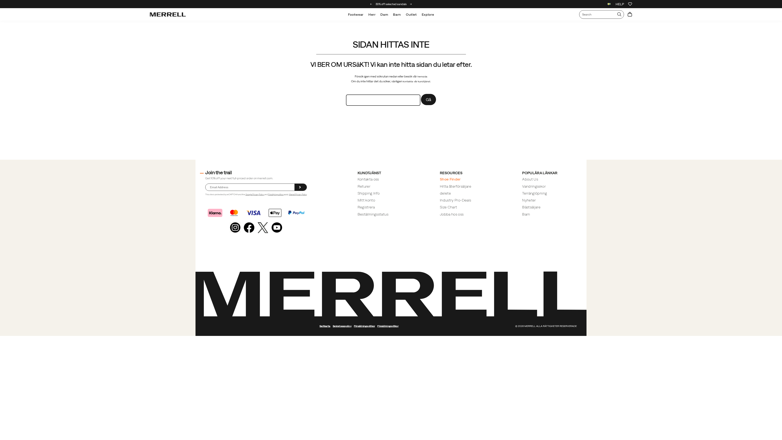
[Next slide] (411, 4)
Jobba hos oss (452, 214)
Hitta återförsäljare (455, 186)
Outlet (411, 14)
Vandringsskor (534, 186)
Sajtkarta (325, 326)
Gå (428, 99)
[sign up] (300, 187)
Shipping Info (369, 193)
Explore (428, 14)
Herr (372, 14)
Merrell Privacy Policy (298, 194)
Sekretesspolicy (342, 326)
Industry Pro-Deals (455, 200)
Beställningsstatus (373, 214)
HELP (620, 4)
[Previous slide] (371, 4)
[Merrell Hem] (168, 14)
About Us (530, 179)
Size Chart (448, 207)
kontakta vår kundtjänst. (417, 81)
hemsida (422, 76)
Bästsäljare (531, 207)
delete (445, 193)
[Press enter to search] (619, 14)
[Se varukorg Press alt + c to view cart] (630, 14)
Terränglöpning (534, 193)
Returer (364, 186)
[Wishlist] (630, 4)
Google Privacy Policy (254, 194)
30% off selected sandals (391, 4)
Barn (397, 14)
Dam (384, 14)
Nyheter (529, 200)
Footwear (356, 14)
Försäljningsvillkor (276, 194)
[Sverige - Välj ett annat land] (609, 4)
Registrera (366, 207)
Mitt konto (366, 200)
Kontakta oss (368, 179)
